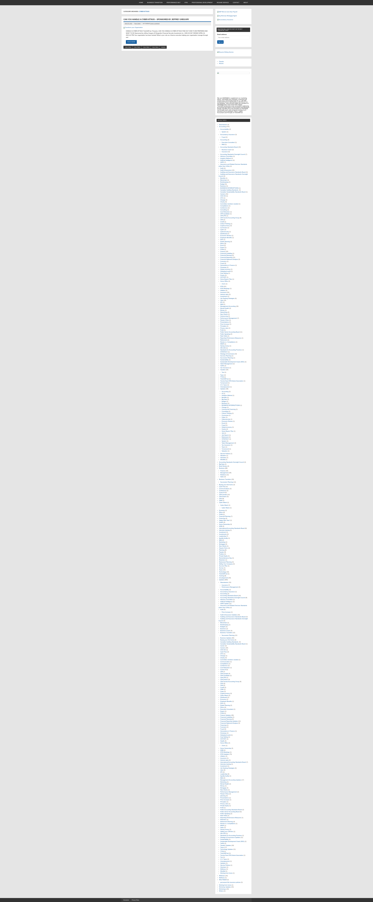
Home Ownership (224, 524)
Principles (223, 326)
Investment (223, 296)
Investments (223, 534)
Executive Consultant (228, 142)
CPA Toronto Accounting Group (229, 218)
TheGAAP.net (224, 379)
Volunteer (223, 457)
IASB (220, 526)
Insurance (225, 151)
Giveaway (223, 267)
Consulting (223, 210)
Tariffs (222, 365)
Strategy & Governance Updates (230, 837)
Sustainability (224, 360)
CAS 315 (223, 196)
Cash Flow (222, 486)
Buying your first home (226, 484)
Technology (222, 572)
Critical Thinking (225, 223)
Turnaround (223, 383)
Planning (221, 550)
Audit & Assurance (225, 170)
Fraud (223, 137)
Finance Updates (225, 715)
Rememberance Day (225, 558)
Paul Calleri (137, 23)
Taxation (222, 369)
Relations (223, 475)
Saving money (224, 346)
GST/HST (223, 277)
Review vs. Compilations (227, 342)
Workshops (222, 889)
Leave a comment (154, 23)
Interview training (224, 530)
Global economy (225, 269)
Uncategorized (223, 578)
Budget (222, 184)
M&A (223, 144)
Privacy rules (224, 328)
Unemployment (225, 387)
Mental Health (224, 308)
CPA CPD (223, 215)
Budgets (222, 626)
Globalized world (225, 271)
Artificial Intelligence (226, 160)
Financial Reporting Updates (229, 721)
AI (222, 393)
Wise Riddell (223, 879)
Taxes (221, 570)
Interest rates (224, 294)
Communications (224, 488)
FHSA (222, 249)
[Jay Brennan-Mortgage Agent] (227, 16)
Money (222, 310)
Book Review (223, 466)
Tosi (223, 372)
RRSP (222, 344)
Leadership (222, 536)
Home (141, 2)
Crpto (222, 691)
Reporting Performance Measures (230, 338)
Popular (221, 61)
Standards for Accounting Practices (231, 350)
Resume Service (223, 2)
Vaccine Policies (225, 453)
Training (221, 576)
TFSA (222, 377)
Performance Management (228, 318)
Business (223, 186)
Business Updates (225, 638)
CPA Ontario (223, 496)
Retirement (223, 340)
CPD (220, 498)
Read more (131, 42)
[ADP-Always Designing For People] (227, 12)
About (245, 2)
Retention (222, 560)
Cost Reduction (225, 212)
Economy (222, 510)
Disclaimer (126, 900)
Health (221, 522)
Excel (222, 245)
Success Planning (225, 356)
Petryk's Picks (224, 320)
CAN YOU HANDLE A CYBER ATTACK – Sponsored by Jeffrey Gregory (156, 19)
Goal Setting (224, 273)
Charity (222, 202)
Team (222, 375)
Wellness (223, 869)
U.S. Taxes (223, 385)
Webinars (222, 875)
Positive (221, 554)
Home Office (224, 281)
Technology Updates (226, 849)
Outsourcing (224, 316)
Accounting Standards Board (229, 147)
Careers (222, 194)
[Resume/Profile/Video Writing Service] (225, 52)
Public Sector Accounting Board (230, 332)
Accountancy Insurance (227, 134)
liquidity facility (223, 538)
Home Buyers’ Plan (226, 279)
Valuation (224, 451)
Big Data (224, 399)
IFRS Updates (224, 754)
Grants (222, 275)
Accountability (224, 129)
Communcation (225, 661)
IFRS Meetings (224, 288)
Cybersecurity (224, 231)
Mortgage (222, 544)
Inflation (222, 290)
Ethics (222, 243)
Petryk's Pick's (223, 548)
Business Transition (155, 2)
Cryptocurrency (225, 225)
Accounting (222, 126)
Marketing (222, 542)
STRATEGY (223, 352)
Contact (236, 2)
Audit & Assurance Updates (228, 615)
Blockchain (223, 180)
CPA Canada (223, 494)
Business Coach (227, 149)
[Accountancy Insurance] (225, 19)
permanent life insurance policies (230, 882)
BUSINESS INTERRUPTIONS (229, 188)
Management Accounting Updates (230, 780)
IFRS (186, 2)
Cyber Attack (128, 47)
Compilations (224, 206)
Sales (222, 476)
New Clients (224, 314)
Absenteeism (223, 124)
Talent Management (226, 364)
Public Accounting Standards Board (231, 809)
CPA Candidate (225, 214)
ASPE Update (224, 603)
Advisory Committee (226, 156)
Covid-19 (222, 492)
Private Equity (223, 556)
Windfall (222, 459)
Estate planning (225, 241)
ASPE (222, 162)
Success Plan (223, 566)
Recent (221, 63)
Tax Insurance (224, 367)
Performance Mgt (174, 2)
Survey (221, 568)
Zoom (223, 284)
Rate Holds (223, 336)
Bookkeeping (224, 182)
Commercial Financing (228, 409)
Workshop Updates (225, 887)
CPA (221, 671)
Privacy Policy (135, 900)
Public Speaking (225, 334)
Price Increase (224, 324)
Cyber (222, 229)
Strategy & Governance (227, 354)
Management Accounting (228, 306)
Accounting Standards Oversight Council (232, 154)
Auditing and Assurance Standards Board (233, 172)
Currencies (223, 227)
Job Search (225, 435)
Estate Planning (225, 705)
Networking (223, 312)
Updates (163, 47)
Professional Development (202, 2)
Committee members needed (229, 204)
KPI (221, 302)
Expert (222, 247)
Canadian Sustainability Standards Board (232, 192)
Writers (221, 891)
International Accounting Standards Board (232, 528)
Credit (222, 222)
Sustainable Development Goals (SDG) (232, 362)
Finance (222, 251)
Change (222, 200)
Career (222, 646)
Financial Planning (226, 255)
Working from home (226, 873)
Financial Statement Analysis (229, 259)
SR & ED (223, 348)
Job (223, 433)
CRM (220, 500)
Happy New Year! (224, 520)
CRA (221, 219)
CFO (221, 198)
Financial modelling (226, 253)
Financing (222, 518)
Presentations (224, 322)
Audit (221, 168)
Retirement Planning (225, 562)
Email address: (222, 34)
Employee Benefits (226, 237)
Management (224, 472)
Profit (222, 330)
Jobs (221, 300)
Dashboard (223, 233)
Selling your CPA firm (226, 831)
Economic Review (225, 235)
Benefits (222, 178)
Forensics (223, 261)
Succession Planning (226, 358)
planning (223, 796)
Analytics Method (225, 158)
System (224, 132)
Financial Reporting (226, 257)
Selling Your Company (226, 564)
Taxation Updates (225, 845)
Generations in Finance (227, 265)
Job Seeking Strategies (227, 298)
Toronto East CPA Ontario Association (231, 381)
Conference (223, 208)
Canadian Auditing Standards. (229, 190)
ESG (221, 239)
